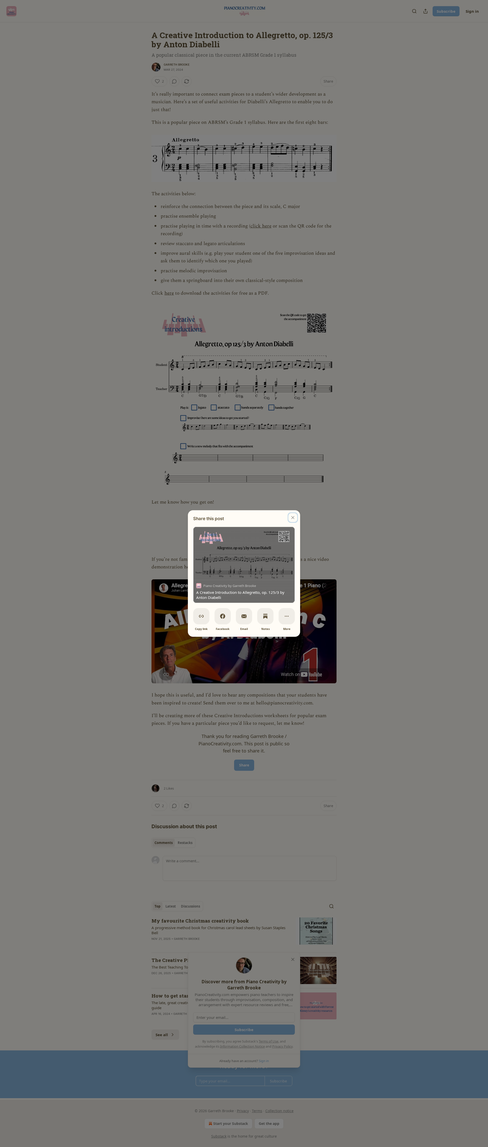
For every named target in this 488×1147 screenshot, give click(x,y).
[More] (287, 616)
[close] (293, 518)
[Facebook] (223, 616)
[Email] (244, 616)
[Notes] (265, 616)
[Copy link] (201, 616)
